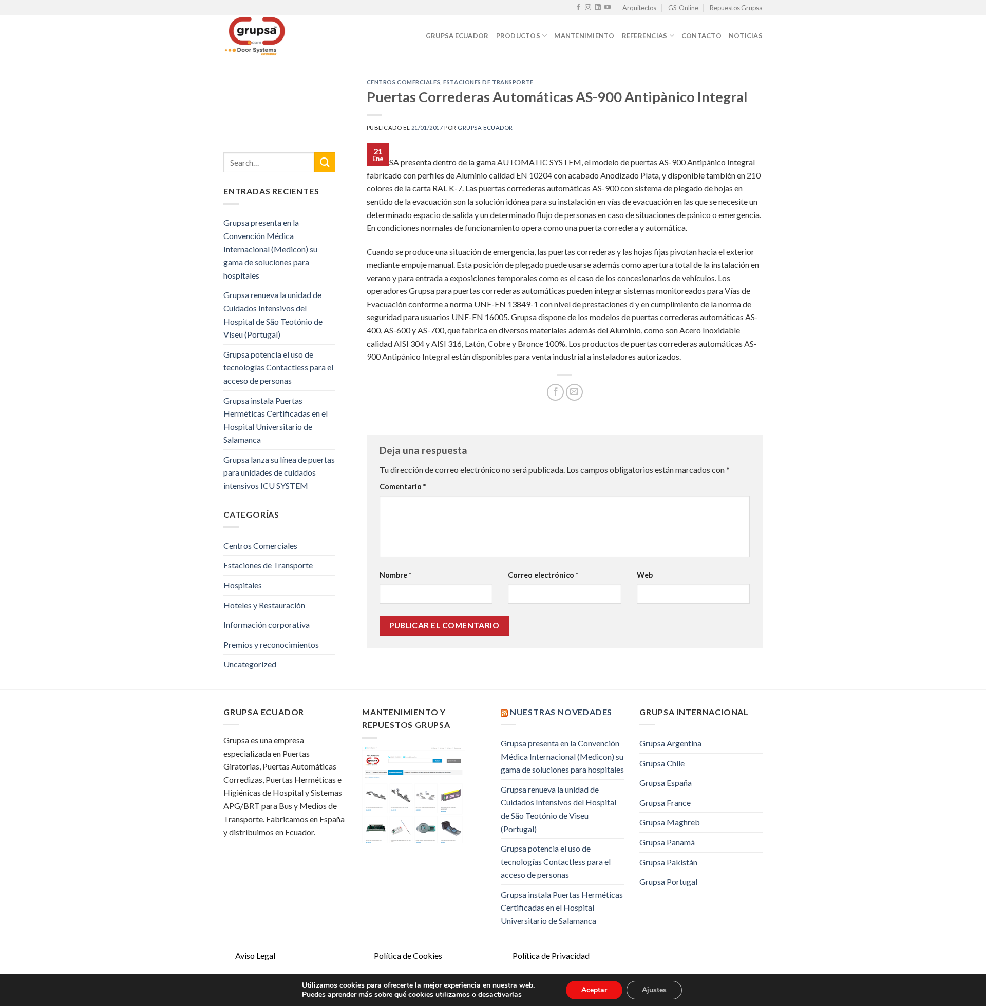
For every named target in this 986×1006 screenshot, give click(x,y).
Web (645, 574)
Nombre (395, 574)
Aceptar (594, 990)
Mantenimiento (584, 36)
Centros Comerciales (260, 545)
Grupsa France (665, 802)
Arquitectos (639, 8)
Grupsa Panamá (667, 842)
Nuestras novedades (561, 712)
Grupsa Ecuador (457, 36)
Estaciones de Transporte (268, 565)
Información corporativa (266, 624)
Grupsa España (665, 782)
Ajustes (654, 990)
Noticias (746, 36)
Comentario (403, 486)
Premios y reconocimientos (271, 644)
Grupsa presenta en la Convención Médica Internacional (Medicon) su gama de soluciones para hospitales (270, 249)
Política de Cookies (408, 955)
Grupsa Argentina (670, 743)
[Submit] (324, 162)
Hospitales (242, 585)
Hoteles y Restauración (264, 605)
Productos (518, 36)
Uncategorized (249, 664)
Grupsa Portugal (668, 881)
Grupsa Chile (662, 763)
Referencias (645, 36)
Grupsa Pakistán (668, 862)
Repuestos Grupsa (736, 8)
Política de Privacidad (551, 955)
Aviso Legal (255, 955)
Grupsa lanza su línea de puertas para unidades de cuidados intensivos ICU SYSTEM (279, 472)
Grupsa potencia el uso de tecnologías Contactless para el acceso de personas (278, 367)
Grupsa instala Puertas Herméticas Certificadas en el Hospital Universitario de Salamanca (275, 420)
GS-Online (683, 8)
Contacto (701, 36)
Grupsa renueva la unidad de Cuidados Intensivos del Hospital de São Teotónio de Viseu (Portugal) (273, 314)
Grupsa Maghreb (669, 822)
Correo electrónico (543, 574)
